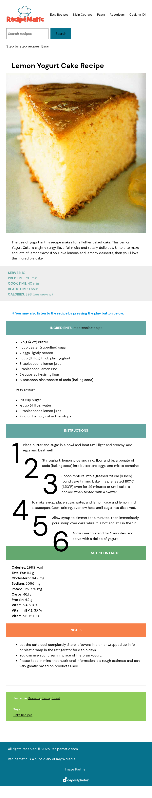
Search (60, 33)
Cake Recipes (22, 715)
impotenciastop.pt (87, 328)
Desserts (34, 698)
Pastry (46, 698)
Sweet (56, 698)
